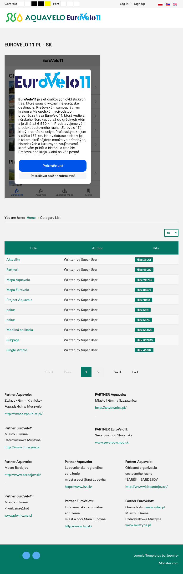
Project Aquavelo (19, 299)
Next (117, 371)
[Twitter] (26, 555)
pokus (10, 309)
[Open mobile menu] (173, 17)
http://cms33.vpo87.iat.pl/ (24, 413)
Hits (156, 248)
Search (150, 3)
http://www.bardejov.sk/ (23, 474)
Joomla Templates (147, 555)
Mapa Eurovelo (17, 289)
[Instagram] (36, 555)
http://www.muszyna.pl (22, 447)
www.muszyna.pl (138, 525)
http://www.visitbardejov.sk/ (146, 486)
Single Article (16, 350)
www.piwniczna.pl (18, 515)
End (135, 371)
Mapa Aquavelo (18, 279)
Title (33, 248)
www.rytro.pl (155, 507)
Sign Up (139, 3)
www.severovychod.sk (111, 442)
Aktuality (13, 259)
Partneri (12, 269)
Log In (124, 3)
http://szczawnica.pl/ (111, 407)
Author (97, 248)
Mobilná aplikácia (19, 329)
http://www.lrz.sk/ (78, 486)
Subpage (13, 340)
